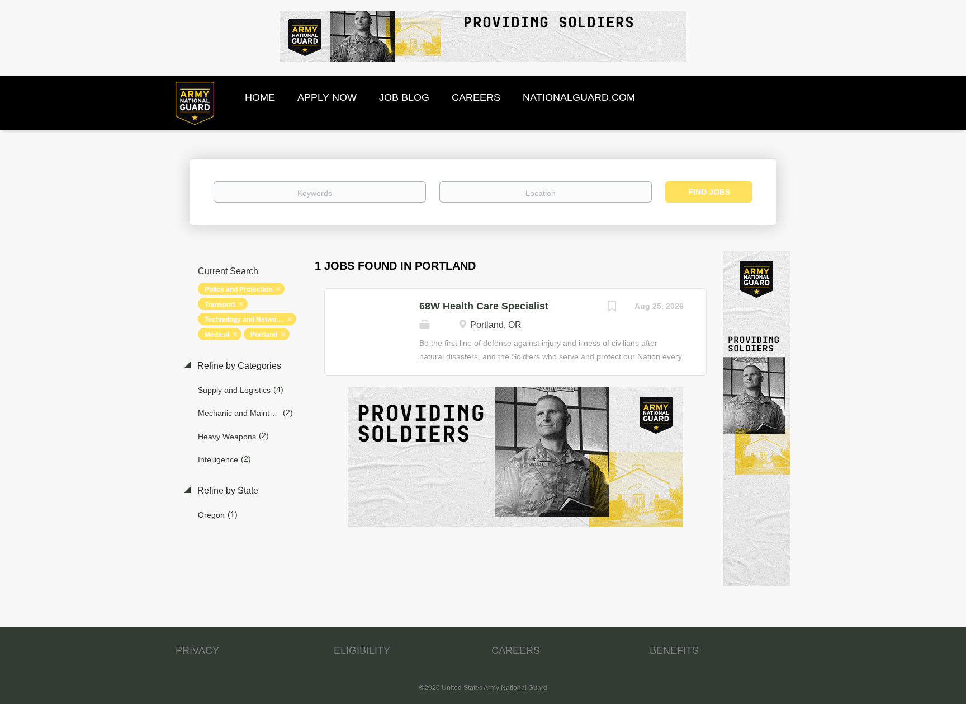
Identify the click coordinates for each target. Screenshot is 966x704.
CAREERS (515, 650)
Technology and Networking (248, 319)
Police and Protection (238, 289)
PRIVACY (197, 650)
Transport (220, 304)
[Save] (612, 308)
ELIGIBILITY (362, 650)
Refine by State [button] (226, 490)
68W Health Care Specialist (483, 306)
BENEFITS (674, 650)
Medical (217, 335)
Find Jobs (709, 191)
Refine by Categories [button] (238, 365)
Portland (263, 335)
